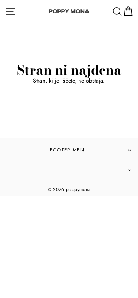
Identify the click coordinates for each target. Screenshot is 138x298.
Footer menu (69, 150)
